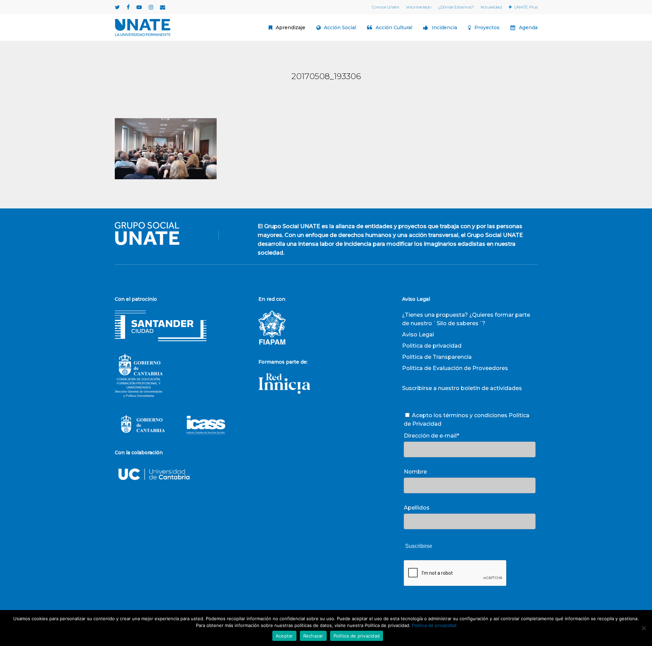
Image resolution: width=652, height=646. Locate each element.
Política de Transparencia (437, 357)
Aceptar (284, 636)
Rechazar (313, 636)
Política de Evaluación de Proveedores (455, 368)
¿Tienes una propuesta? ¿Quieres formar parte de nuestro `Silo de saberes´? (466, 319)
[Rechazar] (643, 628)
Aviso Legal (418, 334)
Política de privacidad (431, 346)
